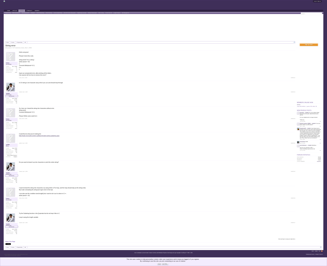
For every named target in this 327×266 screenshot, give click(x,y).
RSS (321, 251)
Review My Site (109, 12)
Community (29, 10)
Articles (15, 10)
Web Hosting (101, 12)
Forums (22, 10)
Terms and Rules (310, 254)
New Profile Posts (304, 110)
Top (319, 251)
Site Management (125, 12)
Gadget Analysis (117, 12)
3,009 (16, 149)
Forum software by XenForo (16, 254)
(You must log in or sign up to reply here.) (286, 239)
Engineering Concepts (81, 12)
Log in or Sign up (317, 1)
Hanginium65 (303, 128)
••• (320, 121)
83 (16, 102)
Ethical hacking (49, 12)
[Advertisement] (163, 28)
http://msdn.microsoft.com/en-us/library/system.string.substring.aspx (39, 135)
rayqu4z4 (319, 161)
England (15, 156)
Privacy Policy (319, 254)
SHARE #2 (293, 91)
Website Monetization (92, 12)
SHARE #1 (293, 77)
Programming (8, 12)
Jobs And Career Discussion (70, 12)
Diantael (298, 104)
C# (14, 47)
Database (33, 12)
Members (37, 10)
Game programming (58, 12)
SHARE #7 (293, 222)
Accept (159, 264)
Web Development (16, 12)
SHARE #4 (293, 143)
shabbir (8, 93)
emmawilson (303, 141)
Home (8, 10)
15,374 (15, 179)
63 (16, 152)
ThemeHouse (24, 255)
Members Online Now (305, 102)
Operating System (25, 12)
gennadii (302, 112)
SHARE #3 (293, 118)
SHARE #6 (293, 198)
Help (313, 251)
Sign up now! (309, 44)
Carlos (22, 47)
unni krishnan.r (303, 145)
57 (16, 67)
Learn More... (165, 264)
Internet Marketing (40, 12)
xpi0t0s (8, 144)
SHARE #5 (293, 171)
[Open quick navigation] (294, 42)
